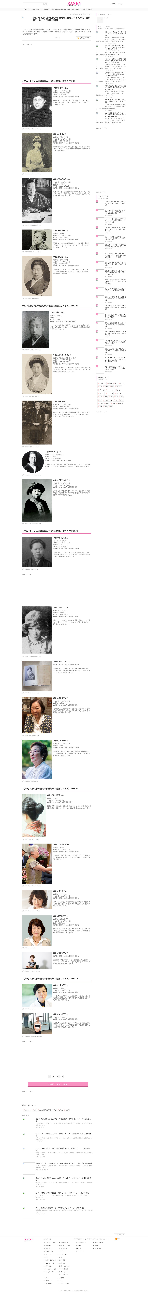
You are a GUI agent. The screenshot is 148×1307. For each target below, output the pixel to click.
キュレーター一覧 (81, 1242)
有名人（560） (87, 14)
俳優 (100, 406)
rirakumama (39, 1156)
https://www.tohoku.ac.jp (31, 569)
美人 (116, 400)
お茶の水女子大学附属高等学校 (47, 1110)
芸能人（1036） (79, 14)
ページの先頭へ (118, 1234)
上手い (122, 400)
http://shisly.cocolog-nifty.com (33, 523)
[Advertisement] (55, 60)
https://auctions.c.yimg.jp (32, 693)
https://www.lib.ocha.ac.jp (32, 298)
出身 (35, 1110)
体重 (111, 406)
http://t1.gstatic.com (30, 948)
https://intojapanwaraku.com (33, 252)
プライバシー (98, 1248)
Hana (106, 70)
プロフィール (108, 400)
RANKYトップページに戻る (57, 1084)
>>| (61, 1076)
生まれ (108, 403)
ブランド (101, 390)
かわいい (101, 393)
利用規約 (78, 1248)
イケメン (118, 393)
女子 (100, 400)
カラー (101, 403)
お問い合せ (79, 1245)
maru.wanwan (39, 1169)
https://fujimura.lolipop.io (32, 446)
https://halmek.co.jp (30, 1009)
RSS (118, 1239)
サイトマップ (79, 1251)
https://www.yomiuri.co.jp (32, 735)
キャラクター (110, 390)
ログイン (121, 4)
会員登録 (113, 4)
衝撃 (112, 386)
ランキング (28, 1110)
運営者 (96, 1245)
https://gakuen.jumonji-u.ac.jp (33, 475)
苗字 (106, 406)
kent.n (37, 1199)
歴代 (122, 397)
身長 (100, 397)
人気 (100, 386)
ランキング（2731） (69, 14)
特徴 (106, 397)
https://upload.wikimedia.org (33, 129)
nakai (37, 1127)
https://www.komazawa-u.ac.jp (33, 1036)
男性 (116, 397)
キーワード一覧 (99, 1242)
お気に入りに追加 (84, 38)
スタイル (120, 403)
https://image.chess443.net (32, 911)
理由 (113, 403)
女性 (118, 390)
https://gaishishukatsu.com (32, 971)
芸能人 (61, 1110)
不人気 (106, 386)
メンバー (119, 386)
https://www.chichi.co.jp (31, 781)
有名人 (67, 1110)
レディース (110, 393)
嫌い (116, 383)
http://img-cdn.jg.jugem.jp (32, 839)
